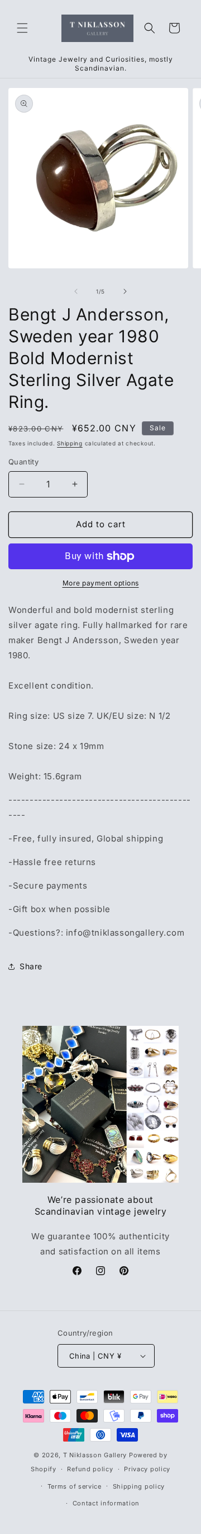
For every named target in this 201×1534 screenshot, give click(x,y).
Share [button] (31, 966)
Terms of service (74, 1486)
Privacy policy (147, 1469)
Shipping (70, 443)
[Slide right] (125, 291)
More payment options (101, 583)
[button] (22, 28)
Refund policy (90, 1469)
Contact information (106, 1503)
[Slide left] (76, 291)
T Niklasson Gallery (95, 1455)
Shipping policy (139, 1486)
